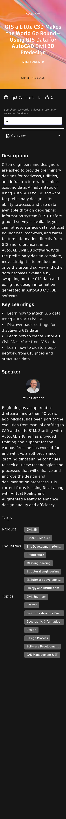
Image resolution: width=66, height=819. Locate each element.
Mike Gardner (33, 62)
